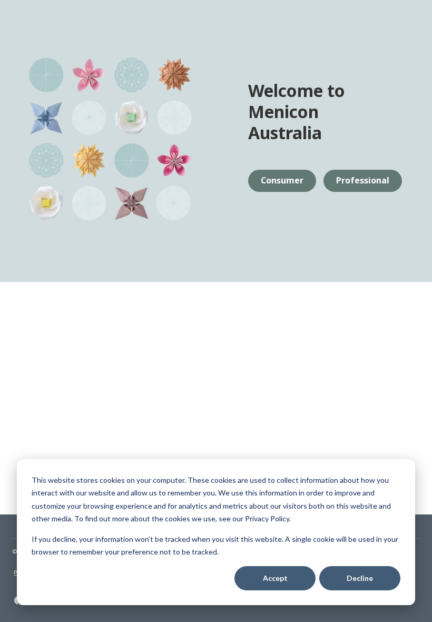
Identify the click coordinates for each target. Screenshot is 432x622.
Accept (275, 578)
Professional (362, 180)
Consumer (282, 180)
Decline (360, 578)
